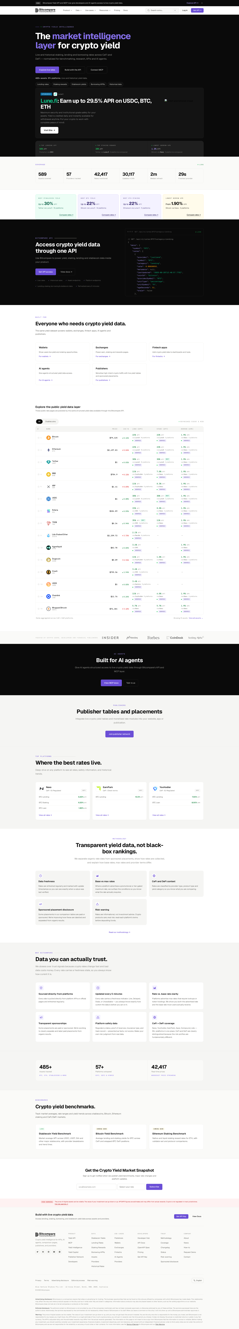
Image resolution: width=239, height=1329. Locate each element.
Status (163, 1252)
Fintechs (118, 1252)
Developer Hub (144, 1238)
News (186, 1243)
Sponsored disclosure (169, 1261)
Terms (46, 1280)
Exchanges (119, 1247)
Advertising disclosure (60, 1280)
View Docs (196, 1216)
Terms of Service (132, 1324)
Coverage (164, 1243)
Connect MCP (97, 70)
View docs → (66, 272)
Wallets (117, 1243)
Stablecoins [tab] (50, 421)
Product (66, 10)
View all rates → (45, 815)
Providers (95, 1261)
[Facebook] (43, 1252)
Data (77, 10)
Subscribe (154, 1186)
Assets (94, 1257)
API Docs (141, 1243)
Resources (103, 10)
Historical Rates (97, 1266)
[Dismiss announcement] (202, 3)
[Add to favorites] (38, 438)
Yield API (72, 1238)
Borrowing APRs (98, 84)
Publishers (119, 1238)
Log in (185, 10)
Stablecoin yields (79, 84)
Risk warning (166, 1257)
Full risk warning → (61, 1204)
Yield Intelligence (75, 1247)
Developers (72, 1261)
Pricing (117, 10)
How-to (187, 1247)
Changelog (165, 1247)
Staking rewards (60, 84)
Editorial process (78, 1280)
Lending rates (43, 84)
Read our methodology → (119, 932)
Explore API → (192, 3)
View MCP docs (111, 683)
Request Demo (190, 1252)
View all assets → (196, 618)
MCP (70, 1243)
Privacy (38, 1280)
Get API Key (181, 1216)
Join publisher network (119, 734)
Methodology (166, 1238)
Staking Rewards (98, 1247)
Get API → (197, 10)
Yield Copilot (73, 1252)
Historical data (116, 84)
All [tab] (39, 421)
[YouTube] (54, 1252)
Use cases (89, 10)
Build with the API (73, 70)
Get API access (46, 272)
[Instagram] (60, 1252)
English (199, 1280)
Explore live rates (47, 70)
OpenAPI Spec (144, 1247)
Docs (125, 10)
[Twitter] (37, 1252)
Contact (187, 1257)
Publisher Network (76, 1257)
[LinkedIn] (48, 1252)
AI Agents (119, 1257)
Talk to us (130, 683)
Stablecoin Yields (98, 1238)
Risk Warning (160, 1324)
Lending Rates (97, 1243)
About (186, 1238)
